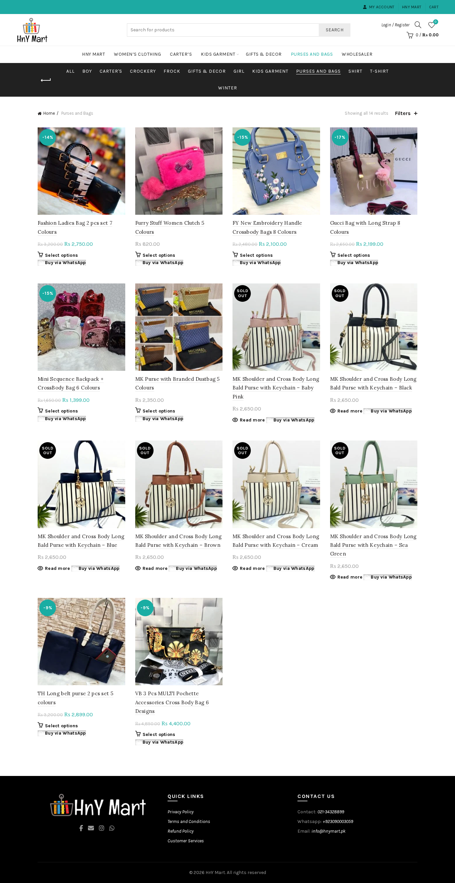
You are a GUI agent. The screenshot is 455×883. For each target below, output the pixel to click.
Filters (403, 113)
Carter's (111, 71)
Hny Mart (411, 7)
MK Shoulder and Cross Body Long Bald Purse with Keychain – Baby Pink (275, 388)
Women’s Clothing (137, 54)
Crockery (143, 71)
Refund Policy (181, 831)
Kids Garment (218, 54)
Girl (238, 71)
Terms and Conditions (189, 821)
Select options (61, 255)
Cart (434, 7)
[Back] (46, 80)
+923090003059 (338, 821)
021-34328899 (330, 812)
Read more (252, 420)
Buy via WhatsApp (65, 262)
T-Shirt (379, 71)
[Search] (418, 25)
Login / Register (395, 24)
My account (381, 7)
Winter (227, 88)
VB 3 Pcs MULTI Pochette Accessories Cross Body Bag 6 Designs (172, 702)
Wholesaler (357, 54)
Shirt (355, 71)
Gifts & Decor (264, 54)
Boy (87, 71)
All (70, 71)
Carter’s (181, 54)
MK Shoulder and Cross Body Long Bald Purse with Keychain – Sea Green (373, 545)
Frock (172, 71)
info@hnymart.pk (328, 831)
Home (49, 113)
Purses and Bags (312, 54)
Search (334, 30)
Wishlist (435, 22)
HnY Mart (215, 872)
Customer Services (186, 841)
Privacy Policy (181, 812)
